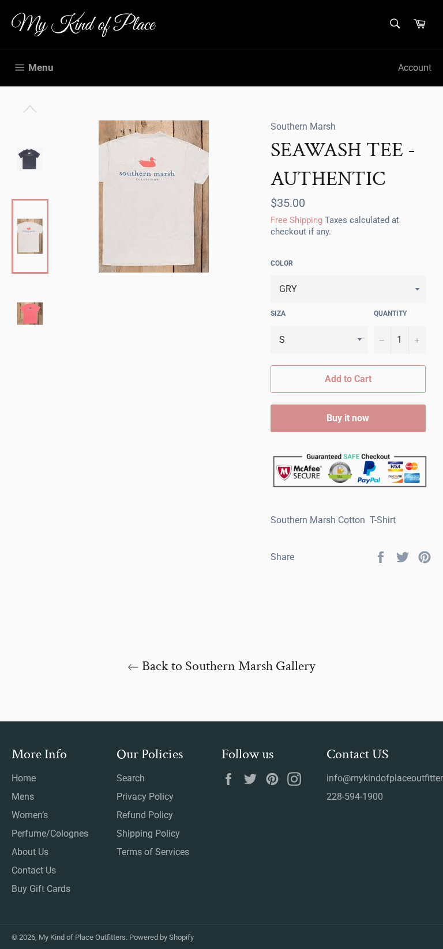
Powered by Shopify (161, 937)
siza (278, 313)
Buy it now (347, 418)
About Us (30, 851)
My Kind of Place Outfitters (82, 937)
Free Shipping (296, 220)
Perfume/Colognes (50, 833)
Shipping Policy (148, 833)
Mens (23, 796)
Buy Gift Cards (41, 888)
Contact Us (34, 870)
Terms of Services (153, 851)
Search (131, 778)
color (282, 263)
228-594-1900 (354, 796)
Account (414, 67)
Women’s (30, 815)
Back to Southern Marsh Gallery (227, 666)
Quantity (390, 313)
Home (24, 778)
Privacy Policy (145, 796)
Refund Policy (145, 815)
